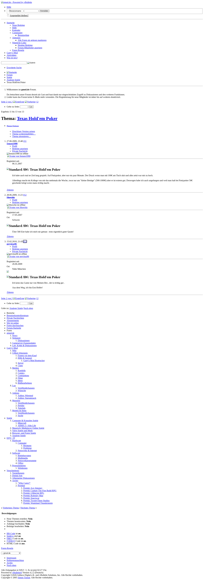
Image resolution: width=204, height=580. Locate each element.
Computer (22, 443)
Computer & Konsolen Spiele (25, 420)
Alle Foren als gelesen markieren (32, 40)
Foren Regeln (18, 50)
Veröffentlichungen (26, 388)
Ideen (20, 380)
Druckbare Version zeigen (23, 131)
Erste (22, 102)
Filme (20, 378)
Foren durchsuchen (15, 325)
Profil (14, 146)
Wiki (14, 350)
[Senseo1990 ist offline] (18, 156)
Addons (15, 393)
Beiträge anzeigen (20, 148)
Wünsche (22, 390)
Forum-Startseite (14, 328)
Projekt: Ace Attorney (32, 488)
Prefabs (21, 405)
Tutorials (21, 408)
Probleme (27, 448)
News (14, 335)
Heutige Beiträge (25, 45)
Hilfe (9, 7)
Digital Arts (17, 475)
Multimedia (23, 458)
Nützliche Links (19, 43)
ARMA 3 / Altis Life (27, 425)
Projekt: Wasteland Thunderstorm (38, 503)
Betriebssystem (24, 455)
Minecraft (22, 423)
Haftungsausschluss (15, 560)
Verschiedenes (13, 470)
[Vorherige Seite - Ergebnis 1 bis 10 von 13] (30, 102)
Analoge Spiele (13, 80)
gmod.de (10, 333)
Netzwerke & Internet (27, 450)
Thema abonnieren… (21, 136)
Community (17, 33)
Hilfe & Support (25, 358)
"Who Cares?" (24, 483)
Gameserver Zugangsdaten (24, 343)
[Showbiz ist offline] (17, 207)
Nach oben (28, 308)
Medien (15, 368)
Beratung (27, 445)
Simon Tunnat (24, 577)
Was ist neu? (12, 58)
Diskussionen (24, 340)
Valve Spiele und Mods (22, 430)
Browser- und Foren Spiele (24, 433)
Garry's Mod (12, 53)
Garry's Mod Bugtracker (34, 360)
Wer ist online (13, 323)
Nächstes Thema (27, 508)
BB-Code (11, 533)
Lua (14, 385)
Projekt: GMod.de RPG (33, 493)
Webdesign (22, 468)
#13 (25, 241)
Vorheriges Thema (11, 508)
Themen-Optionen (13, 126)
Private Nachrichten (15, 318)
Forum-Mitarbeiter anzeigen (30, 48)
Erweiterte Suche (14, 67)
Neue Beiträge (18, 25)
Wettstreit (16, 338)
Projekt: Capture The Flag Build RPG (39, 490)
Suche (20, 415)
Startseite (11, 23)
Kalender (16, 30)
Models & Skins (19, 410)
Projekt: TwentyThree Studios (36, 500)
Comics (21, 373)
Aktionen (16, 38)
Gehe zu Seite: (13, 106)
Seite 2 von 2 (7, 102)
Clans (20, 365)
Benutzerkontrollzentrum (17, 315)
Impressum (11, 558)
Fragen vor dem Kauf (27, 355)
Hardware (16, 440)
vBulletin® (17, 572)
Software (16, 453)
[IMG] (9, 538)
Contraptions (23, 375)
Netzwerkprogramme (27, 460)
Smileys (10, 536)
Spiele (9, 77)
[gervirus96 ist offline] (18, 256)
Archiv (15, 480)
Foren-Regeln (7, 548)
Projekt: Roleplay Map (33, 495)
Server (20, 363)
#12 (25, 195)
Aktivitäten (11, 55)
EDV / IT (11, 438)
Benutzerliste (23, 35)
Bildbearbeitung (25, 383)
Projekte (21, 485)
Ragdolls (22, 370)
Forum (9, 75)
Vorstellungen (18, 473)
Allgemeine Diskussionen (23, 478)
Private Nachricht (19, 151)
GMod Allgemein (20, 353)
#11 (25, 141)
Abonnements (13, 320)
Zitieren (10, 190)
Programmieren (19, 465)
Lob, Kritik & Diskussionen (24, 345)
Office (20, 463)
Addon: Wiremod (25, 395)
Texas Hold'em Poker (37, 118)
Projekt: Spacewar (31, 498)
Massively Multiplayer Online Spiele (28, 428)
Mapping (16, 400)
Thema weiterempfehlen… (24, 134)
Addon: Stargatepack (27, 398)
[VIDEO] (11, 541)
